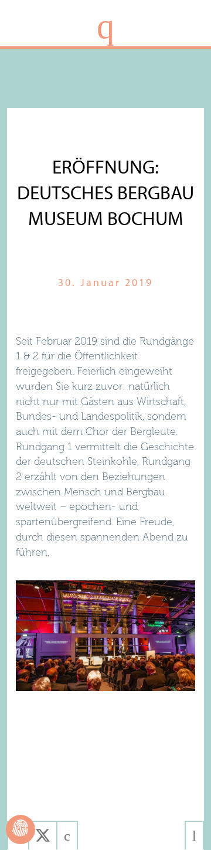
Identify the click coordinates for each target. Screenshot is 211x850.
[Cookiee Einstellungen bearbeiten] (20, 829)
